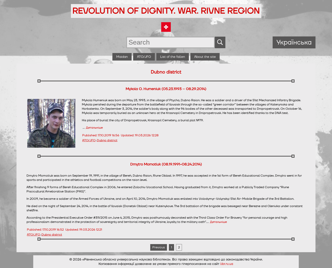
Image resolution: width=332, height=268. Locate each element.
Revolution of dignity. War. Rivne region (166, 11)
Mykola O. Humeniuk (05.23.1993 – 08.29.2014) (166, 88)
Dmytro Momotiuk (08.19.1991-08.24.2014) (166, 164)
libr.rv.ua (226, 264)
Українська (294, 42)
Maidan (122, 57)
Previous (158, 247)
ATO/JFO (144, 57)
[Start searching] (220, 42)
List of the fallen (172, 57)
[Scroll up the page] (324, 260)
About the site (205, 57)
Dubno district (107, 140)
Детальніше (94, 128)
